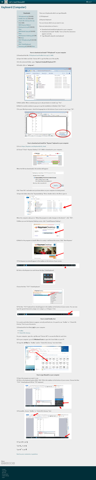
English (89, 2)
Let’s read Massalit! (17, 1)
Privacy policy (5, 474)
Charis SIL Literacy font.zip (26, 21)
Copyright (4, 471)
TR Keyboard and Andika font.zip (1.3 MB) (41, 55)
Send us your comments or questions (27, 454)
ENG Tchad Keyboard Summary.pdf (25, 45)
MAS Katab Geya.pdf (25, 31)
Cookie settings (5, 475)
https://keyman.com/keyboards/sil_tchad (34, 146)
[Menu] (3, 2)
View (20, 29)
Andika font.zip (23, 18)
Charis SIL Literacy (24, 333)
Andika (21, 331)
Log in (3, 477)
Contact (4, 469)
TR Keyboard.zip (23, 16)
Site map (4, 472)
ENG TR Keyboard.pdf (25, 40)
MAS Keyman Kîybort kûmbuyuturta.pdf (25, 26)
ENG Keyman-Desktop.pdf (26, 36)
